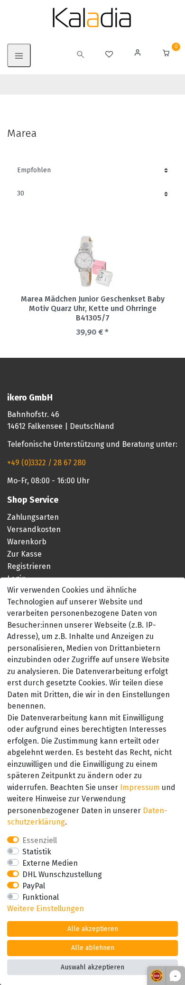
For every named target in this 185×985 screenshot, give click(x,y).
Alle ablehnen (92, 948)
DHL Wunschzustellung (62, 874)
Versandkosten (34, 529)
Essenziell (39, 840)
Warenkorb (26, 541)
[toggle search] (81, 55)
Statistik (36, 851)
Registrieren (29, 566)
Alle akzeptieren (92, 929)
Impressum (140, 787)
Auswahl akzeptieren (92, 967)
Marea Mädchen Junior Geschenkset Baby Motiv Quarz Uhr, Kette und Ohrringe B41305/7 (93, 308)
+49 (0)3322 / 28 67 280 (46, 462)
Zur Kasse (24, 554)
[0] (166, 54)
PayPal (33, 885)
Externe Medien (50, 863)
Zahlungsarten (33, 517)
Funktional (40, 897)
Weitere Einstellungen (45, 908)
